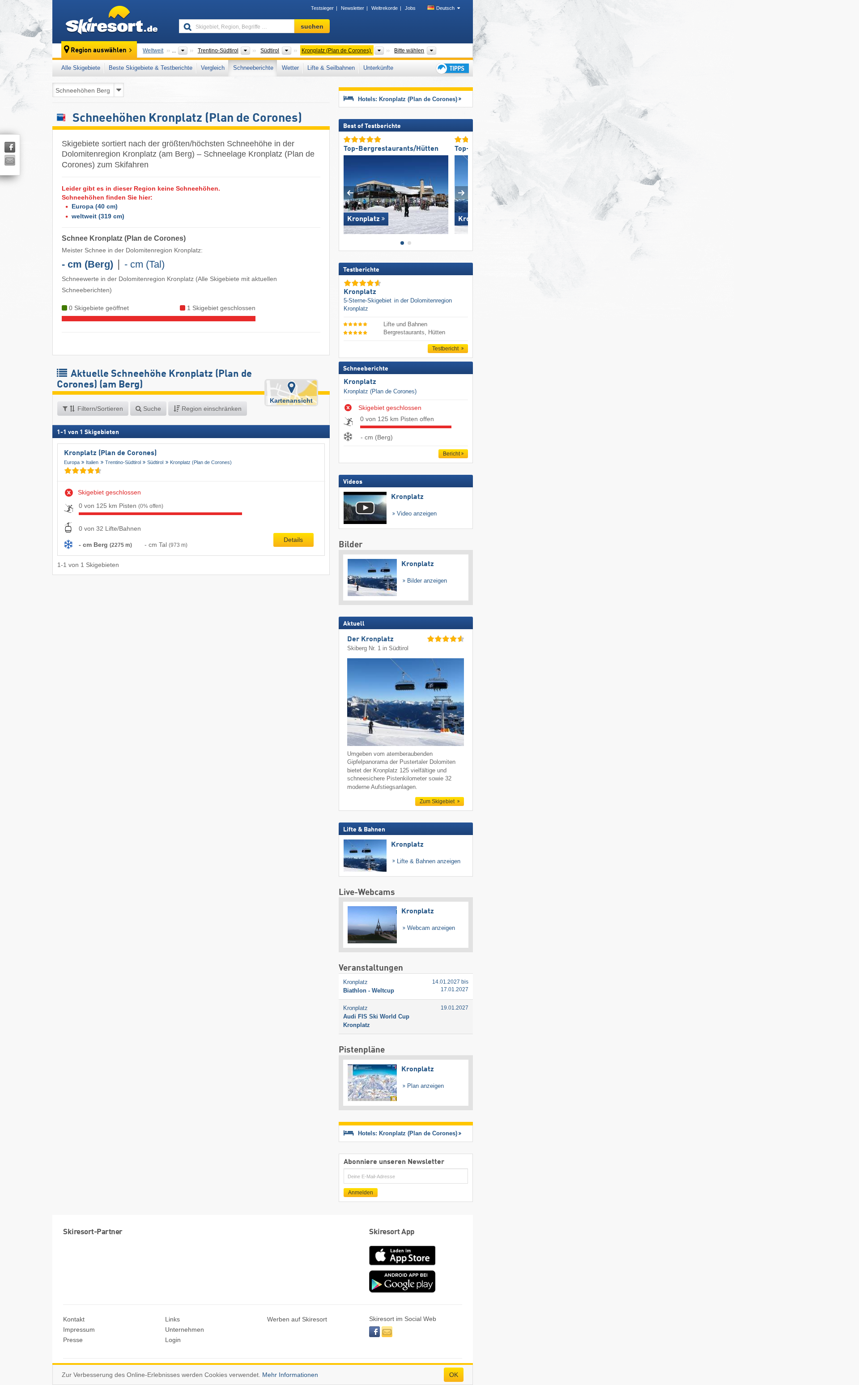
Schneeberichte (253, 67)
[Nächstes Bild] (461, 192)
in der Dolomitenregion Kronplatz (398, 304)
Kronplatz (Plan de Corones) (110, 453)
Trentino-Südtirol (123, 462)
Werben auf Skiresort (297, 1319)
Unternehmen (184, 1329)
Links (172, 1319)
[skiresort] (111, 21)
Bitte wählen (409, 50)
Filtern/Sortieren (99, 408)
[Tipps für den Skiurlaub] (452, 68)
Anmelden (360, 1192)
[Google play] (402, 1290)
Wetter (290, 67)
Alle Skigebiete (80, 67)
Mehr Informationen (290, 1374)
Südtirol (155, 462)
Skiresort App (392, 1232)
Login (173, 1339)
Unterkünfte (378, 67)
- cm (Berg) (87, 264)
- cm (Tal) (144, 264)
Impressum (79, 1329)
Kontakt (74, 1319)
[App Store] (402, 1266)
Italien (92, 462)
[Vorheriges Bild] (350, 192)
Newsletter (352, 8)
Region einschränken (211, 408)
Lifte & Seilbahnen (331, 67)
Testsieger (322, 8)
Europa (72, 462)
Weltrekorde (384, 8)
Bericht (451, 454)
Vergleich (213, 67)
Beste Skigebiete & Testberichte (150, 67)
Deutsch (445, 8)
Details (293, 539)
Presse (73, 1339)
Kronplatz (360, 382)
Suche (151, 408)
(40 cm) (95, 206)
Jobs (410, 8)
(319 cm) (98, 216)
